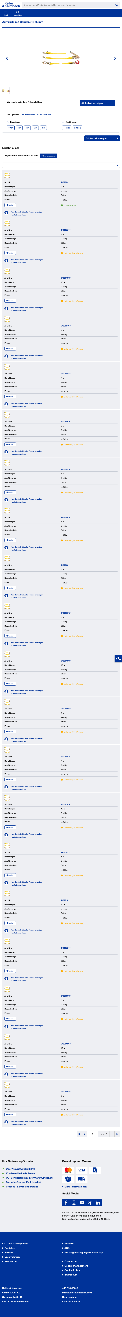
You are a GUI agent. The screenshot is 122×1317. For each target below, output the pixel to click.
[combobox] (61, 164)
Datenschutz (71, 1261)
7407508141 (66, 708)
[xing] (90, 1202)
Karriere (68, 1243)
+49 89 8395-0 (70, 1288)
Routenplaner (69, 1297)
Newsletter (10, 1261)
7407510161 (66, 804)
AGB (66, 1247)
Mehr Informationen (75, 1186)
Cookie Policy (72, 1270)
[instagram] (74, 1202)
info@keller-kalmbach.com (77, 1292)
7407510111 (66, 900)
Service (8, 1252)
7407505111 (66, 948)
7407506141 (66, 1091)
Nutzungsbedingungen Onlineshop (83, 1252)
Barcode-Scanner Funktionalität (24, 1182)
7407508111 (66, 230)
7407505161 (66, 421)
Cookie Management (76, 1265)
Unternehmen (12, 1256)
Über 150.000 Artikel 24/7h (20, 1168)
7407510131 (66, 278)
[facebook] (66, 1202)
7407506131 (66, 996)
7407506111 (66, 565)
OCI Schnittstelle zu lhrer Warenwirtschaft (29, 1177)
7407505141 (66, 469)
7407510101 (66, 661)
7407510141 (66, 1044)
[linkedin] (98, 1202)
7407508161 (66, 517)
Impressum (70, 1274)
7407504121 (66, 756)
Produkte (9, 1247)
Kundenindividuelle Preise (20, 1173)
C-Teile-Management (16, 1243)
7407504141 (66, 326)
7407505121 (66, 852)
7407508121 (66, 613)
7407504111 (66, 182)
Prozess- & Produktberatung (22, 1186)
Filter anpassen (48, 156)
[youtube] (82, 1202)
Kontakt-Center (71, 1301)
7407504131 (66, 373)
